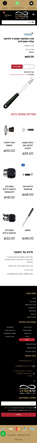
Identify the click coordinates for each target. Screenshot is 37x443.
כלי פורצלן (27, 333)
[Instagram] (34, 381)
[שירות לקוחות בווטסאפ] (17, 3)
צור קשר (33, 314)
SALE (27, 340)
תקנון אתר (33, 302)
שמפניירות (10, 327)
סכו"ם (27, 337)
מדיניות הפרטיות (30, 352)
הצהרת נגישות (31, 348)
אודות (34, 298)
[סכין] (18, 94)
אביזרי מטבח (10, 337)
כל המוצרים (32, 308)
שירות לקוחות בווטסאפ (17, 8)
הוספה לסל (17, 67)
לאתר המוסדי (31, 8)
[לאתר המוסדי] (31, 3)
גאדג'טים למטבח (22, 75)
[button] (33, 14)
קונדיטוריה (12, 75)
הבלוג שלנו (32, 311)
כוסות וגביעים (27, 330)
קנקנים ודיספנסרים (10, 333)
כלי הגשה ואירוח (10, 330)
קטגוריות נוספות (31, 344)
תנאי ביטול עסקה (30, 305)
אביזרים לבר (27, 327)
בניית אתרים (18, 440)
